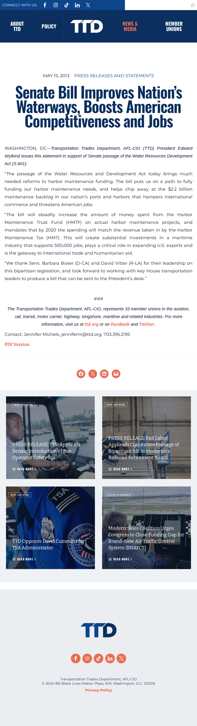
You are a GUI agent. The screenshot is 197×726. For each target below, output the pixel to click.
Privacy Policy (98, 690)
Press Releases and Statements (114, 75)
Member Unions (174, 26)
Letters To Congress (118, 495)
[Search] (193, 5)
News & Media (130, 26)
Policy (49, 26)
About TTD (17, 26)
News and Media (23, 405)
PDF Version (17, 344)
